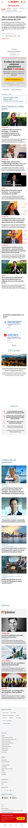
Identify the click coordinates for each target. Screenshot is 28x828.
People (3, 275)
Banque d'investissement (8, 715)
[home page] (13, 1)
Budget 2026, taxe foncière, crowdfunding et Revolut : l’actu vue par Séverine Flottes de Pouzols (13, 163)
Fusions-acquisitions (7, 720)
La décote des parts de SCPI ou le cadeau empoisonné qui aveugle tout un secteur (15, 417)
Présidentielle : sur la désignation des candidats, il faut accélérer (12, 691)
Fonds (3, 188)
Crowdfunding (5, 89)
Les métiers (4, 159)
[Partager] (2, 36)
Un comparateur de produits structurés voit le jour (15, 422)
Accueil (3, 10)
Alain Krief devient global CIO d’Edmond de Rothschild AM (15, 426)
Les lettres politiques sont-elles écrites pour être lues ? (12, 636)
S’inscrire (20, 101)
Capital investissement (16, 89)
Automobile (18, 718)
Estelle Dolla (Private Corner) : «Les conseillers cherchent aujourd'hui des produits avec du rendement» (13, 220)
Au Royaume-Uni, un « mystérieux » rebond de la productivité (13, 664)
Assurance (4, 718)
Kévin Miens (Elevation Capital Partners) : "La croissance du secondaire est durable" (11, 192)
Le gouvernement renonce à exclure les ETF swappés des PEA (14, 369)
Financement (5, 712)
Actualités (15, 10)
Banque (18, 715)
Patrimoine (8, 10)
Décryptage (13, 712)
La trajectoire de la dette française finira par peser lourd (15, 431)
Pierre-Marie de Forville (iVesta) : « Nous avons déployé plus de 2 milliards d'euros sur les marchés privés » (12, 280)
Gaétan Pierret (5, 38)
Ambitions (11, 718)
